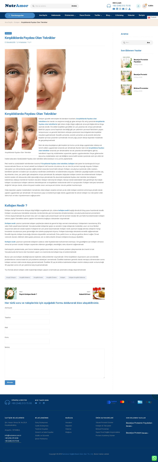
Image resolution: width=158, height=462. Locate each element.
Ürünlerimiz (69, 15)
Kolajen (17, 22)
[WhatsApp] (126, 9)
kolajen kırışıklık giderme (77, 277)
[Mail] (123, 9)
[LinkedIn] (117, 9)
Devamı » (129, 426)
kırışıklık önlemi (52, 277)
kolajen (62, 277)
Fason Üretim (85, 15)
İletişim (142, 15)
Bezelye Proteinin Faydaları (139, 423)
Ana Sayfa (43, 15)
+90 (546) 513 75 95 (122, 6)
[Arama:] (137, 42)
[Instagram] (120, 9)
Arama (74, 6)
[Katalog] (129, 9)
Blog (108, 15)
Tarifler (97, 15)
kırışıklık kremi (38, 277)
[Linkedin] (44, 403)
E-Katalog (119, 15)
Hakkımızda (55, 15)
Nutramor (23, 42)
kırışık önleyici (11, 277)
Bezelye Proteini (134, 433)
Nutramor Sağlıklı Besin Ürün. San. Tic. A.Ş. (77, 454)
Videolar (131, 15)
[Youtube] (36, 403)
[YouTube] (114, 9)
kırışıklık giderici (25, 277)
